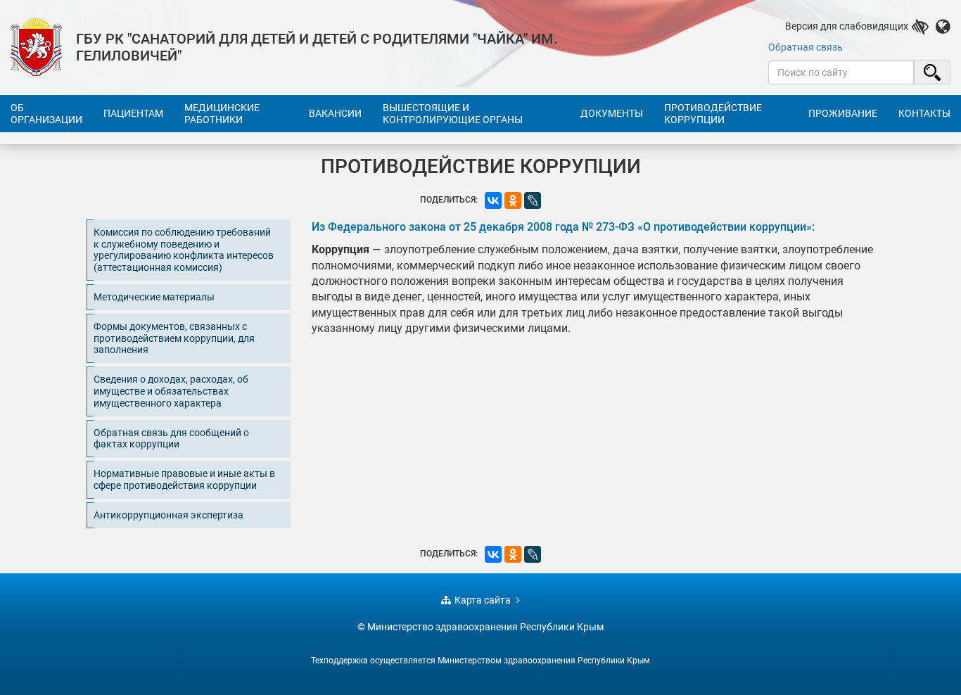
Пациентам (133, 113)
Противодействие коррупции (713, 113)
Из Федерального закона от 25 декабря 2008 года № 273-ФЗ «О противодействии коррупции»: (563, 227)
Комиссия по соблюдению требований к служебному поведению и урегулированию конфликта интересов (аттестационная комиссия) (184, 250)
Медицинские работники (222, 113)
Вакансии (335, 113)
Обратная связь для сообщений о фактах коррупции (171, 438)
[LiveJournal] (532, 200)
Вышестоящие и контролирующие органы (453, 113)
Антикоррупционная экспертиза (168, 515)
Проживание (842, 113)
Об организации (46, 113)
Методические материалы (154, 296)
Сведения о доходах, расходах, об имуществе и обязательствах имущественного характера (171, 391)
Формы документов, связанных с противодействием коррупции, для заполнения (174, 338)
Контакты (924, 113)
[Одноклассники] (512, 200)
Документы (611, 113)
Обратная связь (805, 47)
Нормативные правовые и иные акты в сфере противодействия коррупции (184, 479)
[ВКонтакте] (493, 200)
